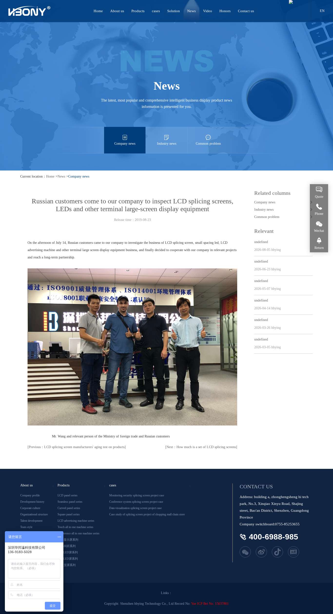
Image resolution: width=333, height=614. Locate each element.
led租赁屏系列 (67, 565)
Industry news (166, 143)
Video (207, 11)
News (191, 11)
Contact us (246, 11)
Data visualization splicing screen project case (135, 508)
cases (156, 11)
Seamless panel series (70, 501)
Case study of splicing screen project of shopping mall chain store (147, 514)
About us (117, 11)
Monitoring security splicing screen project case (136, 495)
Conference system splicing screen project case (136, 501)
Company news (124, 143)
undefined (261, 242)
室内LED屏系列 (68, 552)
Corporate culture (30, 508)
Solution (173, 11)
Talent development (31, 520)
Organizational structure (34, 514)
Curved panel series (69, 508)
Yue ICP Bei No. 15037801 (210, 603)
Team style (26, 527)
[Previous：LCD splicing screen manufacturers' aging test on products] (77, 447)
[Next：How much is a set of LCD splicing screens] (201, 447)
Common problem (208, 143)
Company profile (30, 495)
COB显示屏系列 (68, 539)
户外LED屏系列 (68, 558)
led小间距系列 (67, 546)
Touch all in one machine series (75, 527)
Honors (225, 11)
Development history (32, 501)
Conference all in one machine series (78, 533)
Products (138, 11)
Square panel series (69, 514)
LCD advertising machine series (76, 520)
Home (98, 11)
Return (319, 248)
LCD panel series (68, 495)
